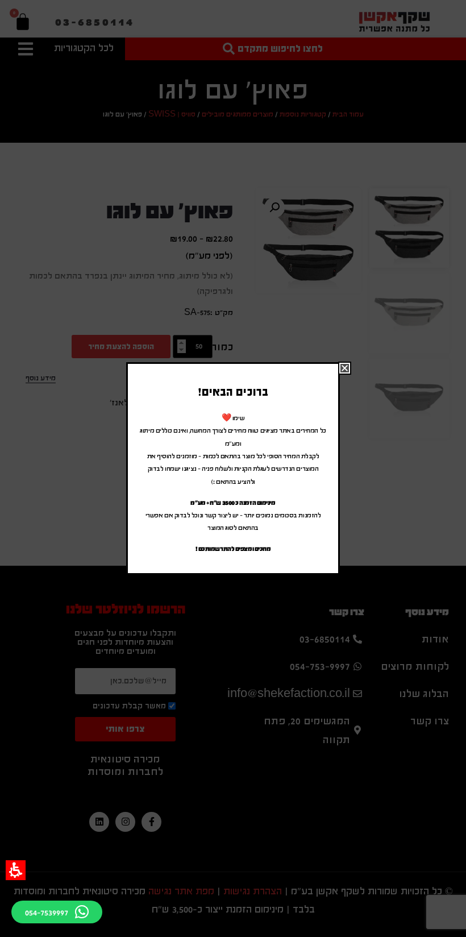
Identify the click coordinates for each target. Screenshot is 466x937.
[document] (233, 468)
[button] (16, 870)
